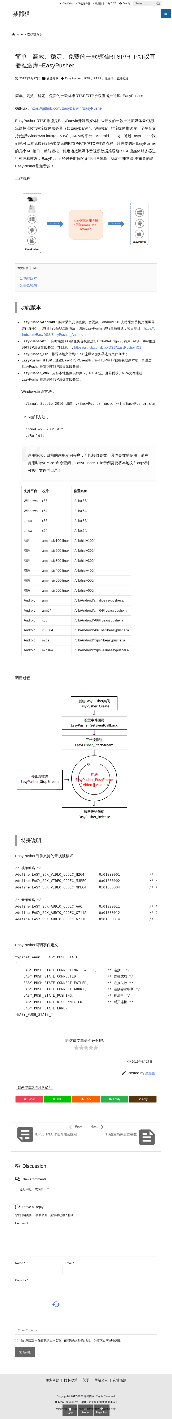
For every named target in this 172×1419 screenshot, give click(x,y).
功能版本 (28, 278)
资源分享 (36, 34)
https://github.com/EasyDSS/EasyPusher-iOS (108, 347)
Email (69, 1263)
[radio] (76, 1048)
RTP (87, 78)
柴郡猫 (150, 1073)
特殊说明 (28, 286)
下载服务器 (84, 3)
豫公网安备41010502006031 (100, 1402)
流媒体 (109, 78)
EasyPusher (73, 78)
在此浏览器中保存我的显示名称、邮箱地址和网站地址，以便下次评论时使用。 (71, 1340)
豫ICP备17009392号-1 (68, 1402)
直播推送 (123, 78)
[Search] (158, 3)
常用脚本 (100, 3)
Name (20, 1263)
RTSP (97, 78)
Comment (21, 1223)
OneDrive (68, 3)
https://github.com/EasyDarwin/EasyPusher (67, 108)
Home (19, 34)
